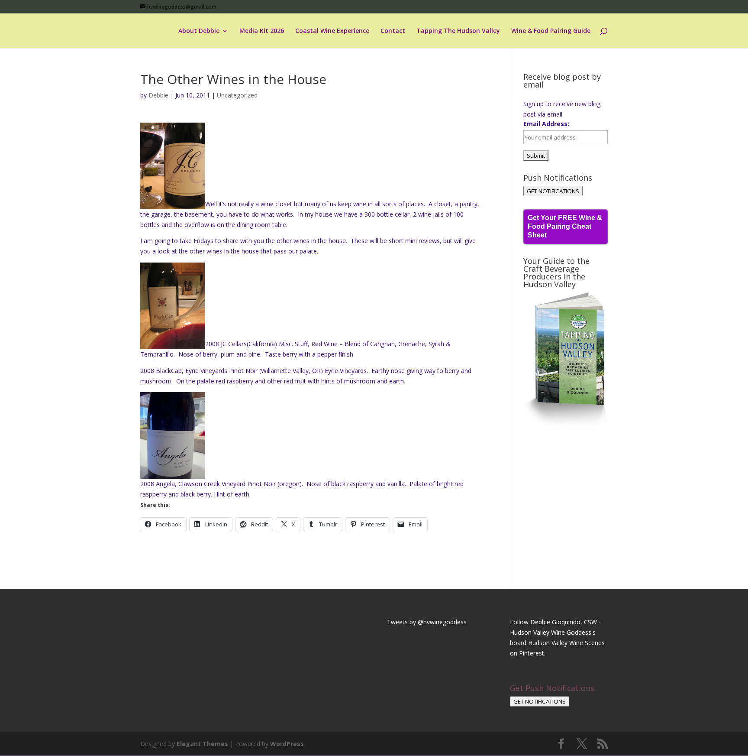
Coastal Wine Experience (332, 31)
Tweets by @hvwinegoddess (427, 622)
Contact (392, 31)
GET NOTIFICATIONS (553, 191)
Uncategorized (237, 95)
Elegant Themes (202, 744)
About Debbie (198, 31)
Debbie (158, 95)
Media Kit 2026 (261, 31)
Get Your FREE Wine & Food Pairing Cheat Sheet (565, 226)
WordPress (287, 744)
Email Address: (546, 124)
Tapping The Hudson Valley (458, 31)
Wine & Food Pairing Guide (550, 31)
